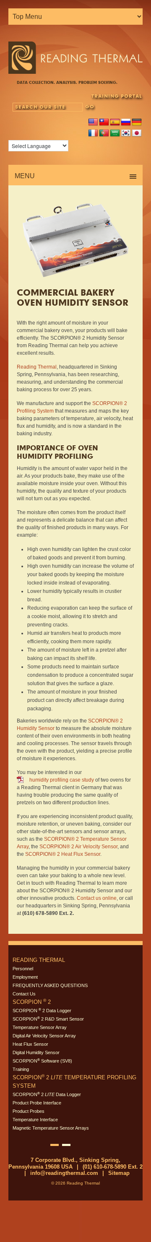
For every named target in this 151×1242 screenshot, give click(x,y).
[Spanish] (115, 122)
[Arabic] (115, 133)
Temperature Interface (35, 1119)
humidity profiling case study (61, 780)
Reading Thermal (37, 367)
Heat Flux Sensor (30, 1044)
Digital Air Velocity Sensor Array (44, 1035)
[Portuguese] (104, 133)
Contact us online (97, 898)
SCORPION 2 (32, 1002)
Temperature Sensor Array (40, 1027)
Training (21, 1069)
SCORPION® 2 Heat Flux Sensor (62, 854)
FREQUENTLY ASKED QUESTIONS (50, 985)
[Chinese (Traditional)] (104, 122)
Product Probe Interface (37, 1102)
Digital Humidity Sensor (36, 1052)
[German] (137, 122)
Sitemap (119, 1173)
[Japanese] (137, 133)
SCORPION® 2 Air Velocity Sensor (78, 847)
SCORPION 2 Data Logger (42, 1010)
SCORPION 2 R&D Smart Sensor (48, 1018)
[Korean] (126, 133)
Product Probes (28, 1111)
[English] (93, 122)
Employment (25, 977)
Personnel (23, 968)
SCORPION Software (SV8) (42, 1060)
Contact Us (24, 993)
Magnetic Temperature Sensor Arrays (51, 1127)
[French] (93, 133)
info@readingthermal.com (64, 1173)
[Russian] (126, 122)
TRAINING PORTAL (116, 96)
